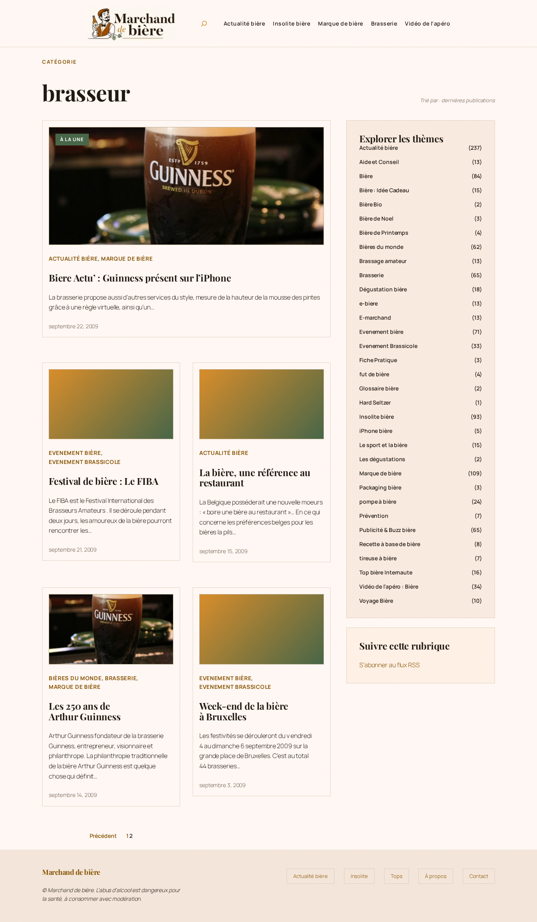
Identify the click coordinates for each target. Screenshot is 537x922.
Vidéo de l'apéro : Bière (388, 586)
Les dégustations (382, 459)
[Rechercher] (204, 23)
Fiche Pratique (378, 360)
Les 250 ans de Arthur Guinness (84, 711)
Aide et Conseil (379, 162)
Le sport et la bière (383, 445)
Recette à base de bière (389, 544)
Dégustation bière (383, 289)
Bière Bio (370, 204)
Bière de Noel (376, 218)
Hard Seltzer (375, 402)
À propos (435, 876)
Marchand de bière (71, 872)
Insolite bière (376, 416)
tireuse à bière (378, 558)
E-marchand (375, 317)
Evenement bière (75, 452)
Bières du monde (75, 678)
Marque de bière (127, 258)
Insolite (359, 876)
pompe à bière (377, 501)
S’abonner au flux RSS (389, 665)
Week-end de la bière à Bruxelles (243, 711)
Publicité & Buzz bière (387, 530)
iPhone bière (375, 430)
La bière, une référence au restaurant (255, 477)
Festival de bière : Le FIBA (103, 481)
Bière (366, 176)
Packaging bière (380, 487)
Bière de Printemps (383, 232)
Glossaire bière (379, 388)
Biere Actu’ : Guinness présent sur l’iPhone (140, 277)
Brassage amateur (382, 261)
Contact (478, 876)
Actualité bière (73, 258)
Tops (397, 876)
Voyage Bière (376, 600)
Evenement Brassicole (85, 462)
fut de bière (374, 374)
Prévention (373, 515)
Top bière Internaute (385, 572)
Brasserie (120, 678)
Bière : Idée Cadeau (384, 190)
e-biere (368, 303)
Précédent (103, 835)
